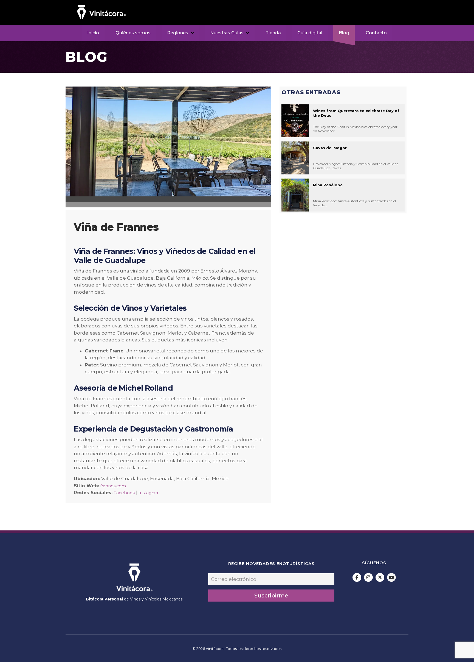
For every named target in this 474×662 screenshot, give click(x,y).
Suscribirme (271, 595)
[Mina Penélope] (295, 195)
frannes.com (113, 485)
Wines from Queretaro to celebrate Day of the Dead (356, 113)
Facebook (124, 492)
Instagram (149, 492)
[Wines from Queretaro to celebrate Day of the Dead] (295, 120)
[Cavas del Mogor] (295, 157)
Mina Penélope (328, 185)
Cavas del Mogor (330, 148)
